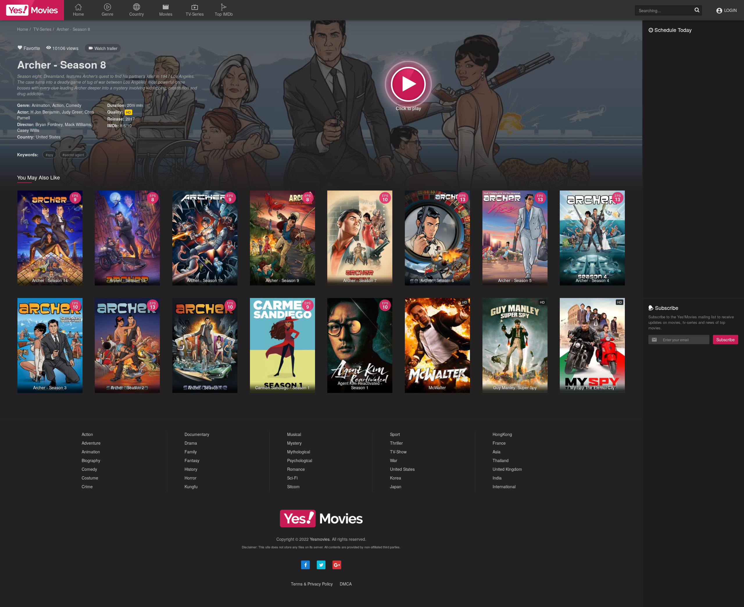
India (497, 478)
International (504, 486)
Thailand (501, 460)
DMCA (346, 584)
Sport (395, 434)
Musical (294, 434)
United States (48, 137)
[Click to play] (408, 84)
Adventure (91, 443)
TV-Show (398, 452)
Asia (496, 452)
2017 (130, 119)
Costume (90, 478)
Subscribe (725, 339)
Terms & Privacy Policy (312, 584)
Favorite (31, 48)
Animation (41, 105)
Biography (91, 460)
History (191, 469)
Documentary (197, 434)
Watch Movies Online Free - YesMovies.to (32, 10)
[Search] (697, 10)
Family (191, 452)
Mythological (298, 452)
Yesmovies (320, 539)
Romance (296, 469)
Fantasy (192, 460)
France (499, 443)
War (393, 460)
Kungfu (191, 486)
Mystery (294, 443)
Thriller (396, 443)
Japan (395, 486)
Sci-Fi (292, 478)
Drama (191, 443)
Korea (395, 478)
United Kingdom (507, 469)
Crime (87, 486)
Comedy (73, 105)
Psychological (299, 460)
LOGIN (730, 10)
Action (58, 105)
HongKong (502, 434)
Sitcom (293, 486)
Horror (190, 478)
